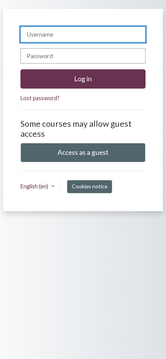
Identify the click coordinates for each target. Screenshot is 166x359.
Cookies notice (89, 186)
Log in (83, 79)
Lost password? (39, 98)
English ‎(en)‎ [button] (34, 186)
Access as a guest (83, 152)
